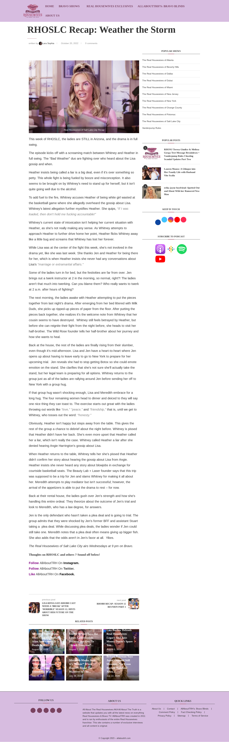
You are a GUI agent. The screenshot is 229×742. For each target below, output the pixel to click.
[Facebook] (33, 710)
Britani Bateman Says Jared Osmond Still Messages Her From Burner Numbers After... (120, 664)
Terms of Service (200, 715)
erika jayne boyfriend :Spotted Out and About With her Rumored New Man (182, 191)
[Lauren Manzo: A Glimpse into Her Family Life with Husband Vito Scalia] (151, 173)
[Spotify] (182, 246)
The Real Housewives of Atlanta (158, 60)
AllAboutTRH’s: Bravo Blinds (161, 6)
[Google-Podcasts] (171, 246)
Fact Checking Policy (191, 712)
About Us (52, 15)
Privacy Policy (164, 715)
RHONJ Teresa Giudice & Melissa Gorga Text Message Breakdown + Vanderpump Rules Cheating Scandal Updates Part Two (182, 154)
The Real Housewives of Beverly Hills (160, 67)
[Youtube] (160, 256)
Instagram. (71, 563)
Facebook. (67, 574)
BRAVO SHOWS (69, 6)
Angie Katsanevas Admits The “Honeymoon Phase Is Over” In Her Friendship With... (45, 664)
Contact (171, 708)
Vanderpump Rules (151, 128)
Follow (34, 563)
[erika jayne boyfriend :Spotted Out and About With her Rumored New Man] (151, 192)
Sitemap (181, 715)
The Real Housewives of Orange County (162, 107)
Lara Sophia (48, 43)
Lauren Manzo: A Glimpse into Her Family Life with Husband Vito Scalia (180, 172)
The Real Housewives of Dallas (157, 73)
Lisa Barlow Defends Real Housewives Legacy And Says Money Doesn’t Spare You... (120, 638)
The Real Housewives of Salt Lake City (161, 121)
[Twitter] (39, 710)
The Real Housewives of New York (159, 101)
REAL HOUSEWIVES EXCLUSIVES (110, 6)
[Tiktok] (52, 710)
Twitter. (68, 568)
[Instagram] (46, 710)
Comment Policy (167, 712)
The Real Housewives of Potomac (159, 114)
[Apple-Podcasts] (160, 246)
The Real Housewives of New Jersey (160, 94)
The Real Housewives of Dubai (157, 80)
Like (32, 574)
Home (49, 6)
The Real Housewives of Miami (157, 87)
